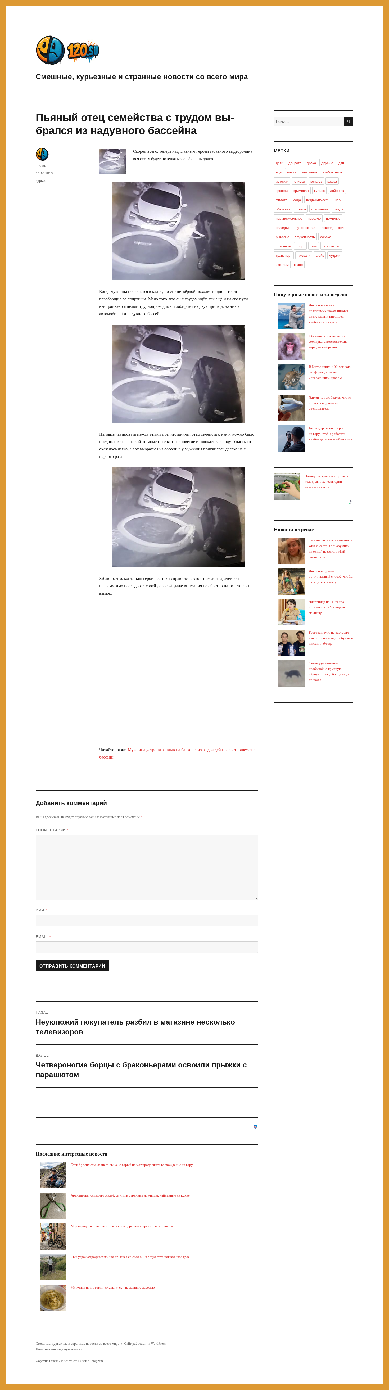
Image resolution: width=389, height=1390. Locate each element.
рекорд (327, 227)
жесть (291, 171)
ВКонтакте (69, 1360)
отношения (319, 208)
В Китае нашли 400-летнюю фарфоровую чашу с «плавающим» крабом (330, 372)
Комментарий (52, 829)
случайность (305, 236)
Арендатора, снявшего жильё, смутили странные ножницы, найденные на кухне (130, 1195)
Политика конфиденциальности (59, 1349)
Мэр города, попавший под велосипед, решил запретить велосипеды (122, 1226)
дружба (327, 162)
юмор (298, 264)
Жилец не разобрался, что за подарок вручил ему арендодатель (330, 403)
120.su (41, 165)
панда (338, 208)
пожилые (333, 218)
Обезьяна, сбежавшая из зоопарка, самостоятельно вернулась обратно (328, 341)
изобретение (332, 171)
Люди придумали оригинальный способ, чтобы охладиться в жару (331, 576)
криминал (301, 190)
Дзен (83, 1360)
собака (325, 236)
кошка (332, 181)
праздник (283, 227)
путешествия (306, 227)
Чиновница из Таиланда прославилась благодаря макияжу (327, 607)
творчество (331, 246)
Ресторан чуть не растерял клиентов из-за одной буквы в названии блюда (331, 638)
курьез (41, 180)
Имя (42, 910)
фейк (320, 255)
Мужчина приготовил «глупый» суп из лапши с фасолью (113, 1287)
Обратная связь (47, 1360)
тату (313, 246)
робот (342, 227)
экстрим (282, 264)
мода (297, 199)
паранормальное (289, 218)
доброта (294, 162)
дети (279, 162)
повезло (314, 218)
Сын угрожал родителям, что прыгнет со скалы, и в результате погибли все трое (130, 1256)
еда (279, 171)
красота (282, 190)
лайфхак (337, 190)
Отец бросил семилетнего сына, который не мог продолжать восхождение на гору (132, 1164)
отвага (301, 208)
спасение (283, 246)
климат (299, 181)
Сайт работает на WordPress (145, 1343)
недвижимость (317, 199)
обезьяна (283, 208)
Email (43, 936)
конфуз (316, 181)
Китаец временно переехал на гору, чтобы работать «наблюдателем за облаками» (330, 433)
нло (338, 199)
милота (281, 199)
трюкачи (303, 255)
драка (311, 162)
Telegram (96, 1360)
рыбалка (282, 236)
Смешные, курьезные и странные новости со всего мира (142, 76)
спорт (300, 246)
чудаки (334, 255)
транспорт (284, 255)
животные (309, 171)
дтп (341, 162)
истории (282, 181)
